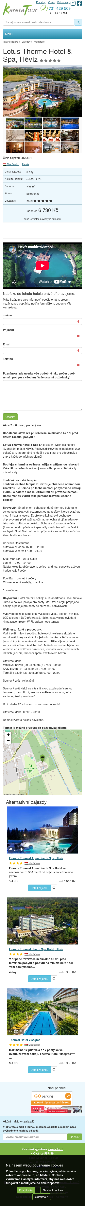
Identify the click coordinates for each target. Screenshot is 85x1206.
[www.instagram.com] (73, 3)
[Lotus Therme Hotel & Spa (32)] (70, 135)
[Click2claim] (56, 1109)
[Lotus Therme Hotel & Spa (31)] (15, 148)
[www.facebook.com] (79, 3)
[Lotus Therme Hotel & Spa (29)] (51, 148)
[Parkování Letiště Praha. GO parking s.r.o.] (52, 1098)
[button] (42, 758)
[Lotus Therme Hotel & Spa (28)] (70, 148)
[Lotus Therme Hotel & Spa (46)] (70, 123)
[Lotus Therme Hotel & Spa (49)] (42, 91)
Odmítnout (41, 1197)
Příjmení (8, 330)
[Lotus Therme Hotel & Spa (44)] (33, 135)
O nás (51, 2)
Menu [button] (9, 34)
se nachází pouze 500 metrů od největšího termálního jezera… (41, 872)
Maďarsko (12, 164)
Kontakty (40, 2)
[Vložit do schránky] (54, 887)
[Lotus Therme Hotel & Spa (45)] (15, 135)
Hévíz (25, 164)
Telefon (8, 359)
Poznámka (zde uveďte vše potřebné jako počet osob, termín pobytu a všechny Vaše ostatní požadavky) (39, 375)
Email (6, 344)
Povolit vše (26, 1190)
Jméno (7, 315)
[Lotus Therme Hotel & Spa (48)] (33, 123)
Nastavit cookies (53, 1190)
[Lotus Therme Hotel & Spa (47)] (51, 123)
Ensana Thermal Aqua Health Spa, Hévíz (36, 858)
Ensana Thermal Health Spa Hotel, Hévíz (36, 949)
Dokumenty (63, 2)
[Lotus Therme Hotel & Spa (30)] (33, 148)
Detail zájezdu (39, 888)
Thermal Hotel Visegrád (25, 1040)
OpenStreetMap (11, 794)
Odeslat (10, 417)
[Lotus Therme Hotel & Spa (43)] (51, 135)
